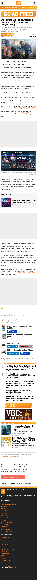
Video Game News (8, 34)
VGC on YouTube (6, 531)
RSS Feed (3, 520)
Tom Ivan (33, 36)
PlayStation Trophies (7, 549)
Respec (3, 558)
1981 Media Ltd (12, 489)
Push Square (5, 553)
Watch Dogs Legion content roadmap (18, 172)
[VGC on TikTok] (33, 8)
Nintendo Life (5, 547)
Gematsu (4, 542)
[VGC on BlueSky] (29, 8)
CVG (2, 540)
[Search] (34, 3)
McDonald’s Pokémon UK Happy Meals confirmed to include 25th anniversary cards (23, 440)
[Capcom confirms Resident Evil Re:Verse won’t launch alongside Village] (6, 430)
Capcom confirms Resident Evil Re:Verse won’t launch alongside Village (23, 428)
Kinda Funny (5, 544)
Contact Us (4, 513)
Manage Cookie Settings (8, 504)
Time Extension (5, 560)
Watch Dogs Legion (20, 72)
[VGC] (18, 3)
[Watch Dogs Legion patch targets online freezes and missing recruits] (6, 202)
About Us (4, 506)
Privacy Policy (5, 515)
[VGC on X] (27, 8)
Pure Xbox (4, 551)
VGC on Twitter (6, 529)
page (30, 467)
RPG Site (3, 556)
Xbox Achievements (7, 562)
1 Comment (33, 447)
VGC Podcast (5, 527)
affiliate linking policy (19, 315)
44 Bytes (12, 566)
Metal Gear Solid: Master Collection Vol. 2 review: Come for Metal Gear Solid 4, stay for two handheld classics (21, 368)
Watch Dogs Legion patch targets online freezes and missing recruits (24, 202)
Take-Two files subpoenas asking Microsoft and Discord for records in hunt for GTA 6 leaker (21, 376)
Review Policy (5, 518)
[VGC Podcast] (25, 8)
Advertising (4, 508)
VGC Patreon (5, 524)
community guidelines (12, 456)
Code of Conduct (6, 511)
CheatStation (5, 537)
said (25, 184)
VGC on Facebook (6, 522)
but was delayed (25, 111)
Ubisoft (3, 114)
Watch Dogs (14, 248)
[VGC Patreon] (23, 8)
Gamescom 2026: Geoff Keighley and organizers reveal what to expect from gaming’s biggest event (20, 398)
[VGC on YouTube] (31, 8)
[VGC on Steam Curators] (35, 8)
